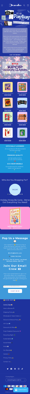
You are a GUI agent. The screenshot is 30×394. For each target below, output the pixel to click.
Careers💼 (6, 354)
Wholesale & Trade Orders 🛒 (12, 316)
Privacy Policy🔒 (8, 358)
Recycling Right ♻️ (9, 335)
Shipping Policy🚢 (8, 312)
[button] (2, 5)
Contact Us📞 (7, 361)
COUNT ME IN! (15, 291)
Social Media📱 (8, 342)
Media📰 (6, 346)
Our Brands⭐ (7, 350)
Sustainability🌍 (8, 339)
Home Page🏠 (7, 304)
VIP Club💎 (6, 323)
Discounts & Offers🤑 (10, 327)
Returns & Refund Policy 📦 (12, 320)
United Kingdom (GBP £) (14, 380)
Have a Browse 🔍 (9, 308)
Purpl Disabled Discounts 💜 (12, 331)
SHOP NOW (7, 95)
